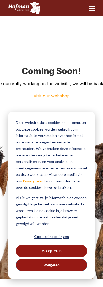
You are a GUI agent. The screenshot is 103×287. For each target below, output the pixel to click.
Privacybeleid (34, 181)
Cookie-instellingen (51, 236)
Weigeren (51, 265)
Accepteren (52, 250)
